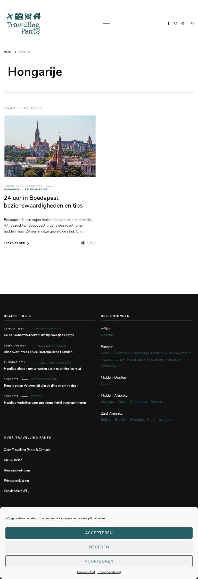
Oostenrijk (155, 359)
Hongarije (12, 189)
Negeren (99, 547)
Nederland (135, 359)
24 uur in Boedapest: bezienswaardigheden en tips (43, 201)
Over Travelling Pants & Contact (27, 450)
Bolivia (106, 419)
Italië (42, 346)
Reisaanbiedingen (17, 470)
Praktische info (60, 363)
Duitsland (121, 353)
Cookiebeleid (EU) (16, 491)
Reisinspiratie (36, 189)
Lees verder (14, 243)
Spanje (173, 359)
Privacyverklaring (109, 572)
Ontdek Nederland (49, 328)
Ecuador (136, 419)
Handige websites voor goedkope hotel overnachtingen (45, 402)
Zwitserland (110, 365)
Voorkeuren (99, 561)
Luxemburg (113, 359)
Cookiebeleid (86, 572)
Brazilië (120, 419)
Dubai (105, 383)
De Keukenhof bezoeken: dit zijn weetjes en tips (39, 335)
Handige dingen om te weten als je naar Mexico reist (42, 369)
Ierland (158, 353)
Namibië (107, 335)
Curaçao (107, 401)
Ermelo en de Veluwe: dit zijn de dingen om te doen (41, 386)
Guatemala (138, 401)
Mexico (42, 363)
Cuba (122, 401)
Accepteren (99, 533)
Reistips (36, 396)
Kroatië (184, 353)
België (105, 353)
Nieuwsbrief (13, 460)
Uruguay (165, 419)
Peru (151, 419)
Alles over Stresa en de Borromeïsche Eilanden (38, 352)
